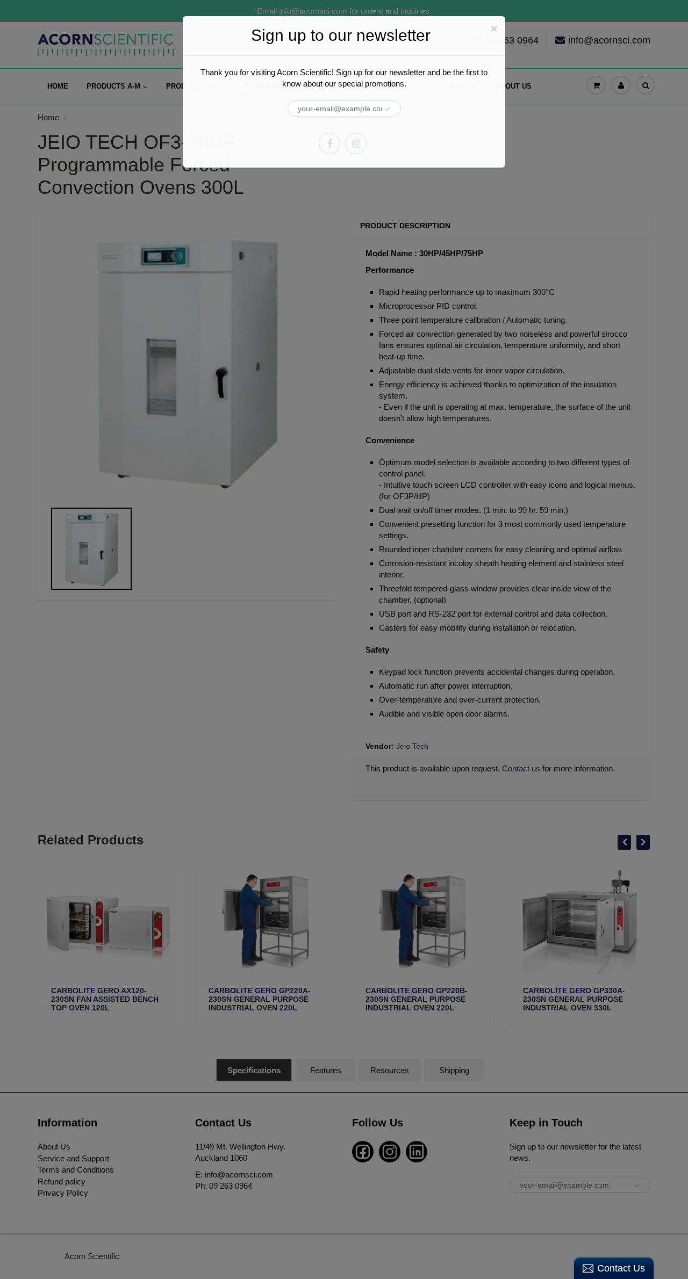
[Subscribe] (387, 109)
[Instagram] (356, 143)
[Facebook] (329, 143)
